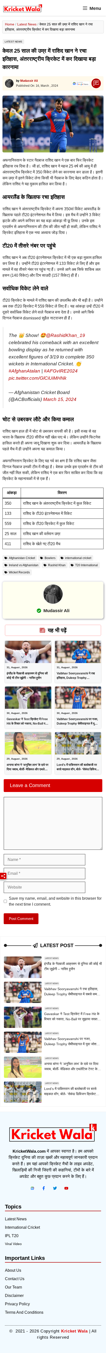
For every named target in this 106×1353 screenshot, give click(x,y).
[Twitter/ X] (55, 1188)
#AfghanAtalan (24, 371)
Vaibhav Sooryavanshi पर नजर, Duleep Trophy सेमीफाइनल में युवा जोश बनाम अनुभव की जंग (77, 723)
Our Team (13, 1287)
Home (9, 24)
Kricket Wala (74, 1331)
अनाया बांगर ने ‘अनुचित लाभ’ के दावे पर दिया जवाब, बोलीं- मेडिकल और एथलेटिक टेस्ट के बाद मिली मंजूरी (28, 769)
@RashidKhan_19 (65, 335)
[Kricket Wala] (22, 8)
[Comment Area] (96, 83)
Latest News (26, 24)
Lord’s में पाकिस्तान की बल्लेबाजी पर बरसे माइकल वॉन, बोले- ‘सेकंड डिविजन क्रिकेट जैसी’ (77, 769)
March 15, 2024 (59, 399)
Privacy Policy (17, 1304)
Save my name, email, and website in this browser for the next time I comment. (55, 901)
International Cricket (22, 1227)
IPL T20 (11, 1236)
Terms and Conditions (24, 1312)
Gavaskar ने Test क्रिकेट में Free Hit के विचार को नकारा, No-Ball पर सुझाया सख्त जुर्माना (27, 723)
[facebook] (32, 1188)
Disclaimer (14, 1295)
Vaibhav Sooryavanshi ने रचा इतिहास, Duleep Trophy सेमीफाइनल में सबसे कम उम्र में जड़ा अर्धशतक (71, 994)
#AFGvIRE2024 (61, 371)
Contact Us (14, 1279)
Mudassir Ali (29, 81)
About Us (13, 1270)
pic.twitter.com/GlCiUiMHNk (38, 378)
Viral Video (13, 1244)
